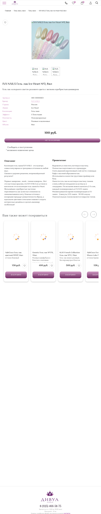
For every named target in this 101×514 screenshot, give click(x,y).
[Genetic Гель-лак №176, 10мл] (43, 236)
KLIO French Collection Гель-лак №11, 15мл (70, 254)
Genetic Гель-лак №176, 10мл (42, 254)
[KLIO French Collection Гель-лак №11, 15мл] (70, 236)
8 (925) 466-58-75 (66, 3)
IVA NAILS (35, 101)
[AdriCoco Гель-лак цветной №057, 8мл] (16, 236)
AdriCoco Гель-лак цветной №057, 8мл (14, 254)
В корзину (16, 275)
